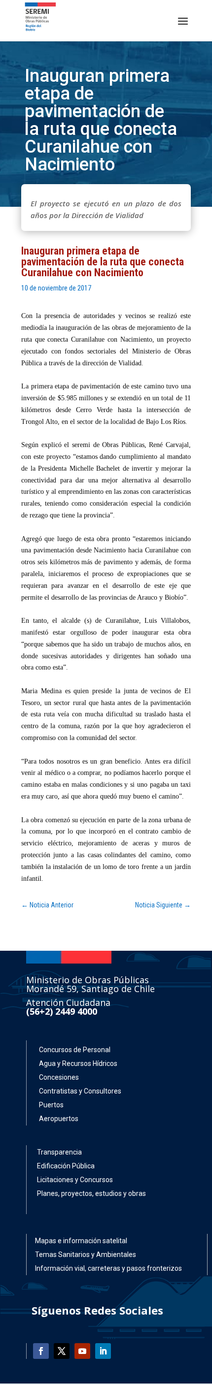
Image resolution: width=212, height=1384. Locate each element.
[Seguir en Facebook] (41, 1351)
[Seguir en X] (62, 1351)
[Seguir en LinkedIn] (103, 1351)
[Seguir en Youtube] (82, 1351)
